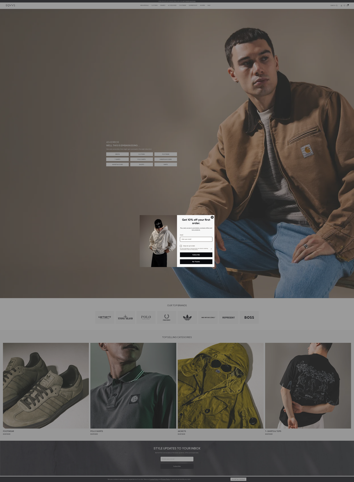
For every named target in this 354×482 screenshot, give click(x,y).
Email (181, 235)
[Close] (212, 217)
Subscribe (196, 255)
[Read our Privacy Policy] (211, 249)
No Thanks (196, 262)
